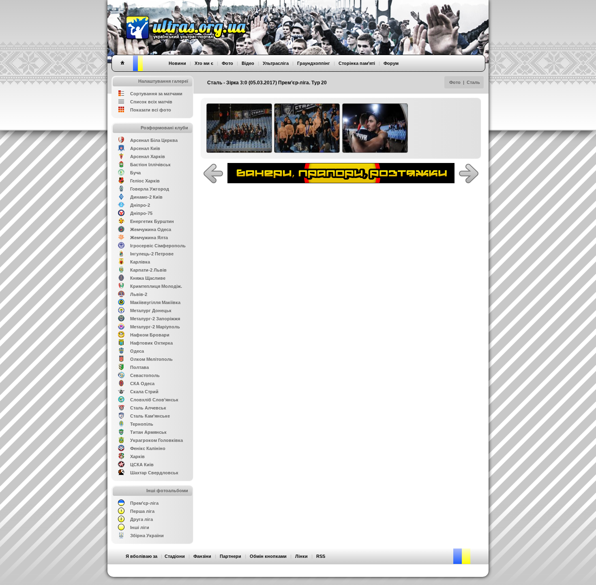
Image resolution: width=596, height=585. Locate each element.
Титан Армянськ (148, 432)
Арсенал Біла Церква (154, 140)
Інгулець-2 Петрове (152, 253)
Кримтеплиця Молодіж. (156, 286)
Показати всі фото (150, 109)
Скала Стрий (144, 391)
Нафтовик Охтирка (151, 343)
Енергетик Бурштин (152, 221)
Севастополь (145, 375)
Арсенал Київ (145, 148)
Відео (248, 63)
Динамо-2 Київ (146, 197)
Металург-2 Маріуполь (155, 326)
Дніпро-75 (141, 213)
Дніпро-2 (140, 205)
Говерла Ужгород (149, 188)
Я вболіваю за (141, 556)
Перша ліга (142, 511)
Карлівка (140, 261)
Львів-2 (138, 294)
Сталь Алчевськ (148, 407)
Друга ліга (141, 519)
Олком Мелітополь (151, 359)
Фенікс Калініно (147, 448)
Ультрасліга (276, 63)
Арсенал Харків (147, 156)
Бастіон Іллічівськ (150, 164)
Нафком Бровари (149, 334)
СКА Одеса (142, 383)
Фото (455, 82)
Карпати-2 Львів (148, 270)
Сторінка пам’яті (357, 63)
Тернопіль (141, 424)
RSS (320, 556)
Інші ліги (139, 527)
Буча (135, 172)
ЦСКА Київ (142, 464)
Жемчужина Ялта (149, 237)
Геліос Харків (145, 180)
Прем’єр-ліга (144, 503)
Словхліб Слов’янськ (154, 399)
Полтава (139, 367)
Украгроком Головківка (156, 440)
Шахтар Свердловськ (154, 472)
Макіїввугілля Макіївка (155, 302)
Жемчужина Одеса (150, 229)
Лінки (301, 556)
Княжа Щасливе (147, 278)
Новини (177, 63)
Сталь (473, 82)
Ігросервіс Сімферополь (158, 245)
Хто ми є (204, 63)
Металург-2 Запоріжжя (155, 318)
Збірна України (147, 535)
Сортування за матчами (156, 93)
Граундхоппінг (313, 63)
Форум (391, 63)
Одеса (137, 351)
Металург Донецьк (151, 310)
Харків (137, 456)
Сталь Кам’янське (150, 416)
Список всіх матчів (151, 101)
